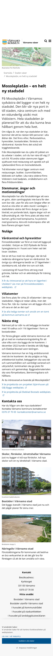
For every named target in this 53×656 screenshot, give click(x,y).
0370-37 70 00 (9, 411)
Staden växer (21, 73)
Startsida (8, 73)
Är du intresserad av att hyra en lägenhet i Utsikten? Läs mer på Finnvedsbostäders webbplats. (25, 284)
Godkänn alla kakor (26, 641)
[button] (49, 41)
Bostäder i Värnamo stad (17, 501)
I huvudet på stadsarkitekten (26, 611)
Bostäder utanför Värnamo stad (26, 603)
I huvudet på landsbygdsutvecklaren (26, 615)
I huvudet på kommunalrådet (26, 607)
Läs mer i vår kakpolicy (11, 636)
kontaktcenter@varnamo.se (31, 411)
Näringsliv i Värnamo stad (17, 548)
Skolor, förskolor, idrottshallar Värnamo (26, 454)
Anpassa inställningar (28, 648)
